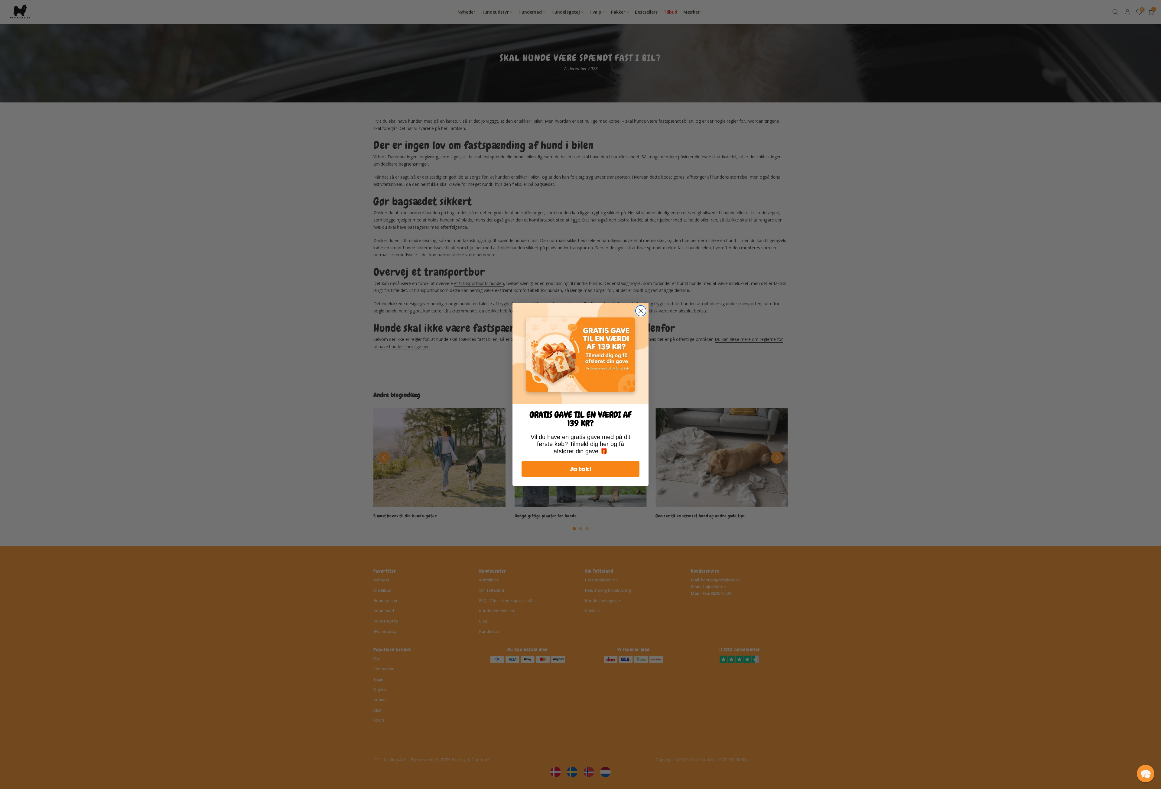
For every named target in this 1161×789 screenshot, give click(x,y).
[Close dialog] (641, 311)
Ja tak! (580, 468)
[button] (1145, 773)
